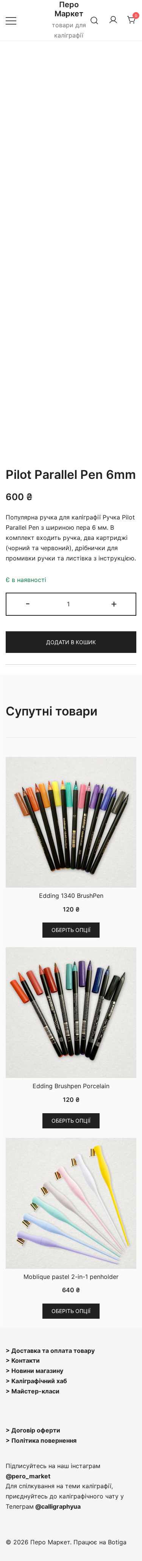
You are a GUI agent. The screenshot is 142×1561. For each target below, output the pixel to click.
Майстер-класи (35, 1391)
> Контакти (23, 1360)
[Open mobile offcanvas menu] (11, 20)
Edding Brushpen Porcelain (71, 1086)
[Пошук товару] (94, 20)
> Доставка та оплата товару (50, 1350)
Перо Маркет (69, 9)
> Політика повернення (41, 1440)
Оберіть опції (71, 930)
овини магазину (39, 1370)
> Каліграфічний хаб (36, 1381)
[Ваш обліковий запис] (113, 20)
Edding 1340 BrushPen (71, 895)
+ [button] (114, 603)
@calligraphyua (58, 1506)
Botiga (117, 1542)
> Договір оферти (33, 1430)
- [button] (27, 603)
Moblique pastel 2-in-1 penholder (71, 1276)
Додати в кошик (71, 642)
